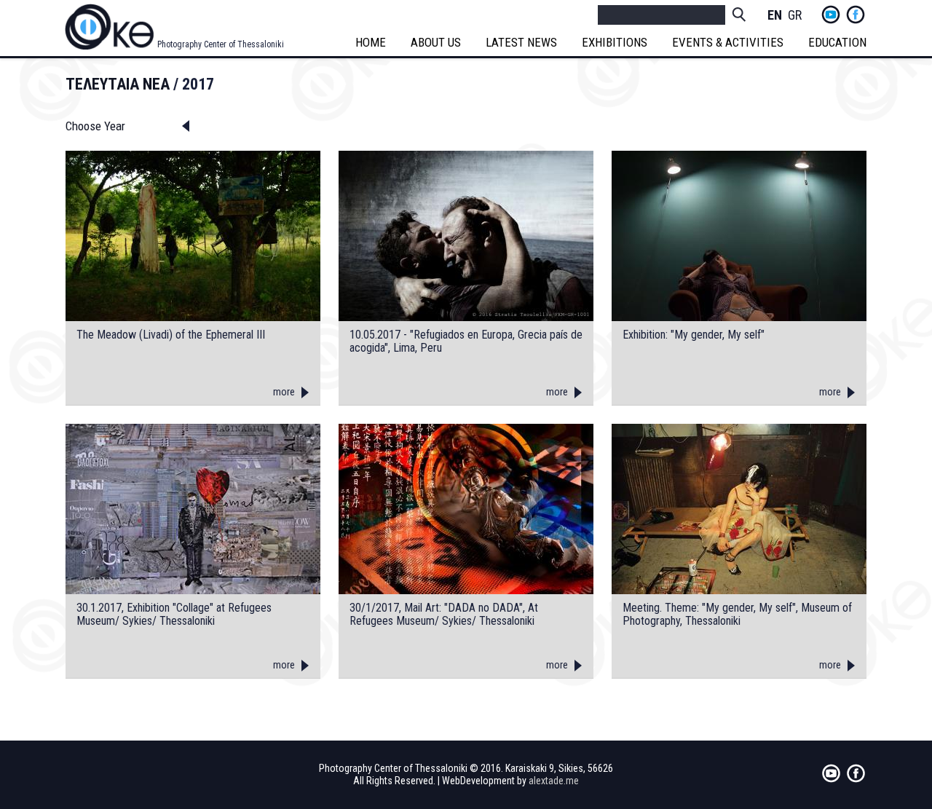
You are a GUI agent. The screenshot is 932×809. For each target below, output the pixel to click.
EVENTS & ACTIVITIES (727, 42)
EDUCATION (837, 42)
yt (831, 14)
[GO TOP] (889, 757)
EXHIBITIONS (614, 42)
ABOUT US (436, 42)
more (284, 392)
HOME (370, 42)
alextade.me (554, 780)
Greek (795, 16)
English (774, 16)
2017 (198, 84)
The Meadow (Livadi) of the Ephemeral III (170, 335)
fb (855, 14)
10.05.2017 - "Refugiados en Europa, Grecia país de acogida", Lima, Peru (466, 341)
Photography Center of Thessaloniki (220, 44)
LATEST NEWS (521, 42)
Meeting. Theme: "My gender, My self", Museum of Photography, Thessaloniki (737, 614)
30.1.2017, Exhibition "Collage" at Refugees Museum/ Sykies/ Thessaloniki (174, 614)
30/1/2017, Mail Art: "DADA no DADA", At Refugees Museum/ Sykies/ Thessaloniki (444, 614)
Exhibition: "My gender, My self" (694, 335)
